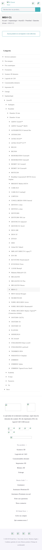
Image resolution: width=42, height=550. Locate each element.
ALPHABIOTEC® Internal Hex (21, 130)
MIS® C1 (14, 289)
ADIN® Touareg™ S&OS (19, 126)
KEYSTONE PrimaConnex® (20, 260)
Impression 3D (9, 87)
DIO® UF (14, 234)
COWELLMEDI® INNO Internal (21, 200)
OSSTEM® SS (16, 322)
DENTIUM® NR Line (18, 217)
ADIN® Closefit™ (17, 122)
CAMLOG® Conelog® (18, 192)
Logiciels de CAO (10, 78)
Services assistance (10, 57)
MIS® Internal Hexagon (18, 294)
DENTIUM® (15, 213)
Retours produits (25, 542)
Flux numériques (10, 65)
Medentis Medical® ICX (18, 272)
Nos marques (9, 61)
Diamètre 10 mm (15, 113)
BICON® (14, 151)
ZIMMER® (14, 360)
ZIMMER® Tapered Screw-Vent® (21, 368)
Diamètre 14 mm (15, 117)
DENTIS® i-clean (16, 205)
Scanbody (11, 372)
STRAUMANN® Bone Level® (20, 343)
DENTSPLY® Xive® (18, 226)
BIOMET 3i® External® (19, 168)
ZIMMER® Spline (17, 364)
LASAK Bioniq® (16, 268)
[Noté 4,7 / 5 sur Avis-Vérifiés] (21, 437)
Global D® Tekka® (17, 247)
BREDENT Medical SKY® (19, 183)
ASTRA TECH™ (16, 139)
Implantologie (13, 20)
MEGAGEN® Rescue (18, 285)
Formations (8, 70)
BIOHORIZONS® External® (20, 156)
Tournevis (11, 381)
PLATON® (14, 330)
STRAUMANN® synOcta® (19, 347)
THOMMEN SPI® (17, 351)
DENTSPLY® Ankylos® (19, 222)
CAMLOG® (15, 188)
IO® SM (14, 255)
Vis (9, 385)
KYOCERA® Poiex (17, 264)
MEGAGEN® (15, 277)
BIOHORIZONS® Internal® (20, 160)
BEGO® (13, 147)
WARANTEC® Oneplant (19, 356)
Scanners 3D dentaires (11, 74)
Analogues (11, 104)
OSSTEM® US (16, 326)
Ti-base (10, 377)
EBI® (13, 243)
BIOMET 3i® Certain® (18, 164)
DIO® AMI (14, 230)
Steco (8, 389)
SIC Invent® (15, 338)
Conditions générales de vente (12, 542)
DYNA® (14, 239)
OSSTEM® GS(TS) (17, 317)
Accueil (4, 20)
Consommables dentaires (12, 83)
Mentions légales (33, 539)
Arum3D (21, 20)
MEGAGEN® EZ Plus (18, 281)
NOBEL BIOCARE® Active (20, 302)
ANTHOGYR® (16, 134)
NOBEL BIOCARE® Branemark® (22, 306)
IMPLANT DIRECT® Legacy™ (21, 251)
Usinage (7, 91)
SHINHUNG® (15, 334)
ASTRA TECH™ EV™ (18, 143)
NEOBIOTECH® (16, 298)
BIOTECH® (15, 172)
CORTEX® (14, 196)
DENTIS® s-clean (17, 209)
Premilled (28, 20)
